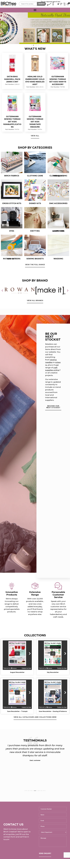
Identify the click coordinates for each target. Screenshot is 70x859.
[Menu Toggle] (35, 10)
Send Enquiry (45, 853)
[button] (2, 290)
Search (41, 4)
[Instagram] (53, 4)
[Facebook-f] (53, 3)
